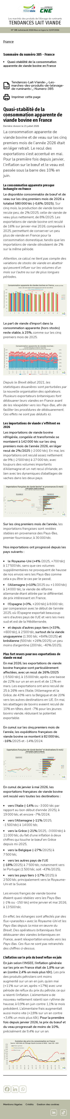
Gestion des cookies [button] (48, 1104)
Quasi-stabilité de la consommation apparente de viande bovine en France (29, 64)
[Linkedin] (15, 1089)
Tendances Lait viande (35, 23)
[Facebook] (7, 1089)
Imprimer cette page (26, 97)
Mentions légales (12, 1104)
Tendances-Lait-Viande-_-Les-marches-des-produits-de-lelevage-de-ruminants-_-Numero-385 (37, 85)
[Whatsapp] (22, 1089)
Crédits (30, 1104)
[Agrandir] (62, 288)
